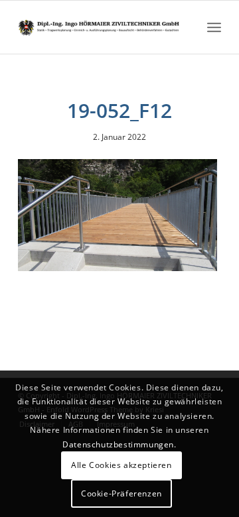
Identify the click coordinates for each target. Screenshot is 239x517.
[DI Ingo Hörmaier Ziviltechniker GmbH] (99, 27)
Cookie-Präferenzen (121, 493)
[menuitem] (214, 27)
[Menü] (214, 27)
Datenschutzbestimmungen (118, 444)
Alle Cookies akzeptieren (121, 465)
